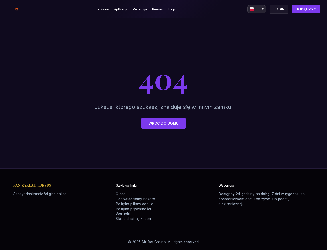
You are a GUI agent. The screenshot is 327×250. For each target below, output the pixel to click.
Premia (157, 9)
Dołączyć (305, 9)
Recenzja (140, 9)
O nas (120, 194)
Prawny (103, 9)
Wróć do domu (163, 123)
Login (172, 9)
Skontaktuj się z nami (133, 218)
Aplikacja (120, 9)
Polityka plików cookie (134, 204)
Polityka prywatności (133, 209)
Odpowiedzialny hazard (135, 199)
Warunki (123, 214)
